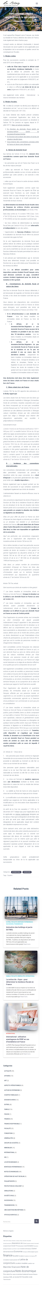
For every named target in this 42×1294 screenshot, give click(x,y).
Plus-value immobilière (16, 1274)
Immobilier (8, 1147)
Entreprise (25, 1251)
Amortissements (7, 1243)
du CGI (19, 444)
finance (7, 1255)
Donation (30, 1246)
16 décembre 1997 (23, 216)
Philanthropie (9, 1181)
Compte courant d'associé (32, 1243)
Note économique (25, 1271)
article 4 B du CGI (21, 154)
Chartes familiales (11, 1095)
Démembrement (8, 1252)
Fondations (8, 1133)
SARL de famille (14, 1277)
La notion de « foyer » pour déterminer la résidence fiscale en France (20, 981)
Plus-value (6, 1274)
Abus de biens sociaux (14, 1240)
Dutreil (8, 922)
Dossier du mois (10, 1100)
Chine (24, 1243)
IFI (36, 1256)
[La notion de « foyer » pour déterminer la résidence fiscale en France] (21, 961)
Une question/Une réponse (13, 1210)
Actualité (7, 1071)
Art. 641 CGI (21, 111)
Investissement (13, 1260)
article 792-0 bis (11, 444)
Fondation (21, 1256)
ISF (18, 1260)
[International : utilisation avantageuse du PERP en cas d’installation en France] (21, 1016)
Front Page (24, 1289)
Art (5, 1080)
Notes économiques (11, 1171)
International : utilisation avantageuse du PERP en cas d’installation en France (17, 1039)
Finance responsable (12, 1124)
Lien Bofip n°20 (31, 310)
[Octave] (12, 3)
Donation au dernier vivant (13, 1248)
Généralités (21, 976)
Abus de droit (23, 1240)
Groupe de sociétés (11, 1143)
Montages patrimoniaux (25, 922)
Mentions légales (8, 1231)
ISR (5, 1157)
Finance (7, 1119)
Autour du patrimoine (12, 1090)
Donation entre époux (25, 1248)
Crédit (25, 1246)
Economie (18, 1251)
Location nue (31, 1263)
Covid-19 (14, 1246)
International (16, 872)
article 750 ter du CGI (31, 408)
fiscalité (15, 1256)
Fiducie (6, 1114)
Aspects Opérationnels (12, 1085)
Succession (27, 872)
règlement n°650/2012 (19, 90)
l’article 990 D (34, 638)
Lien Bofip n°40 (32, 210)
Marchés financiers (11, 1267)
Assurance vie (17, 1243)
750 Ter (11, 122)
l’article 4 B (9, 599)
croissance (20, 1246)
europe (32, 1251)
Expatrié (9, 875)
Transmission (18, 924)
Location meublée (10, 1162)
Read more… (27, 944)
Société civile (9, 1195)
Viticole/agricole (10, 1215)
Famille (8, 976)
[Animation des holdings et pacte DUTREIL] (21, 907)
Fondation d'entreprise (29, 1256)
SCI (20, 1277)
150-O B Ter (6, 1240)
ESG (29, 1251)
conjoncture (7, 1246)
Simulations (8, 1191)
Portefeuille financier (27, 1274)
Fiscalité (14, 922)
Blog (15, 1289)
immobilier (6, 1260)
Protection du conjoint (13, 1186)
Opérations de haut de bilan (14, 1176)
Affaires (7, 1076)
